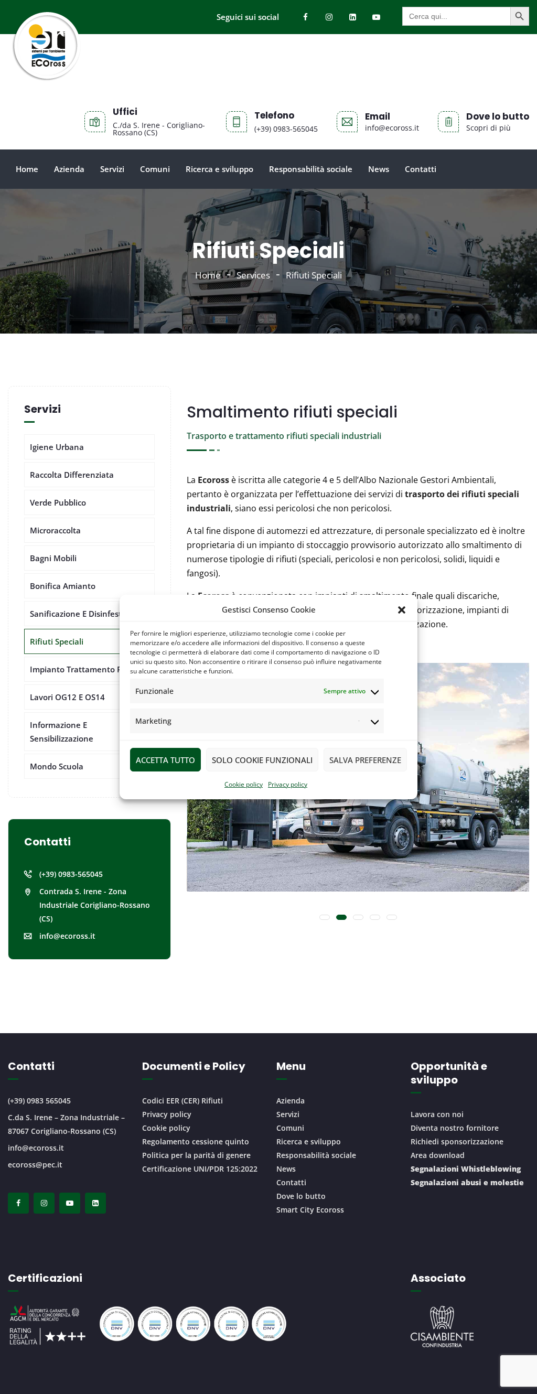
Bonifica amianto (62, 586)
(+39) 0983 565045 (39, 1101)
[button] (401, 610)
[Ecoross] (46, 63)
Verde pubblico (58, 502)
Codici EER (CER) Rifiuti (182, 1101)
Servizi (112, 169)
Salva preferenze (365, 760)
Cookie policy (243, 784)
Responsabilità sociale (310, 169)
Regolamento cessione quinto (195, 1141)
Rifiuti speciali (56, 641)
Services (253, 275)
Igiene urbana (57, 447)
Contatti (420, 169)
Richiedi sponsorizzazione (457, 1141)
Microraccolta (55, 530)
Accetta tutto (165, 760)
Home (27, 169)
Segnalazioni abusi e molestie (467, 1182)
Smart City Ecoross (310, 1210)
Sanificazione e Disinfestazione (88, 613)
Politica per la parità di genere (196, 1155)
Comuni (155, 169)
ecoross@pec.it (35, 1165)
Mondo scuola (56, 766)
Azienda (69, 169)
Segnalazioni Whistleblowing (466, 1169)
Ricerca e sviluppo (219, 169)
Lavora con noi (437, 1114)
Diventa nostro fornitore (455, 1128)
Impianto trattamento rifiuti (85, 669)
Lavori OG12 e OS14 (67, 697)
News (378, 169)
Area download (438, 1155)
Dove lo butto (301, 1196)
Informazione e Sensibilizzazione (61, 732)
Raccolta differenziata (72, 474)
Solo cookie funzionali (262, 760)
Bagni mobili (53, 558)
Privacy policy (287, 784)
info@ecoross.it (67, 936)
